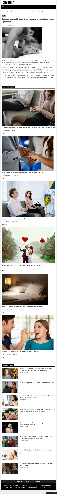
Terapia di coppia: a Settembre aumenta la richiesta (16, 219)
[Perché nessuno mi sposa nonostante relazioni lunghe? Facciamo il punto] (28, 153)
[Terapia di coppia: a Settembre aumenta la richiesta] (28, 199)
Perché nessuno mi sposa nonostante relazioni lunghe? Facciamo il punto (22, 173)
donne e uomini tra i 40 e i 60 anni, (32, 67)
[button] (54, 7)
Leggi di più (4, 133)
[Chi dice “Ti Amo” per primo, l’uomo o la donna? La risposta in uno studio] (28, 245)
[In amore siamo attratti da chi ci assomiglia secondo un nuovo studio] (28, 332)
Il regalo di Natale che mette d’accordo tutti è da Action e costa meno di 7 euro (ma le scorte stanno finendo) (37, 410)
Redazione (19, 481)
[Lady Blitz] (8, 2)
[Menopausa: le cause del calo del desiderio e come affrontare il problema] (28, 289)
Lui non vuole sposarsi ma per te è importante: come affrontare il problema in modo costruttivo (28, 127)
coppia (3, 15)
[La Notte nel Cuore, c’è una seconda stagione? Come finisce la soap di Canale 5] (10, 468)
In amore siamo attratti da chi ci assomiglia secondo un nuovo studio (21, 351)
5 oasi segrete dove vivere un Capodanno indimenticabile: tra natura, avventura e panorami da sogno (37, 437)
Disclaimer (38, 481)
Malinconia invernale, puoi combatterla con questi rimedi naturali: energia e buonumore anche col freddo (36, 369)
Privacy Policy (28, 481)
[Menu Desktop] (3, 7)
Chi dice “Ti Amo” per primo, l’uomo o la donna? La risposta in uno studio (22, 265)
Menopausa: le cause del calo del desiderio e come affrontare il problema (22, 306)
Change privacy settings (51, 492)
